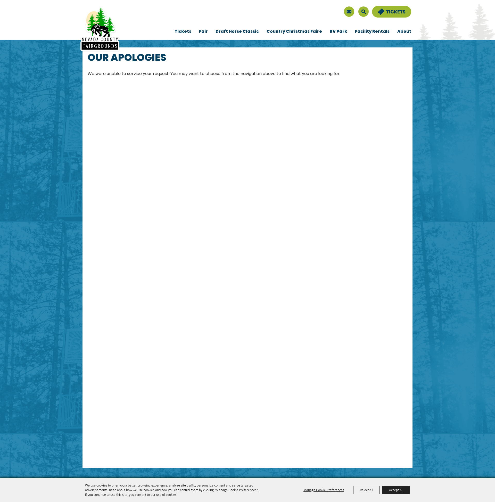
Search (363, 11)
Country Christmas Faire (294, 32)
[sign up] (349, 11)
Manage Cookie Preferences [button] (323, 490)
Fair (203, 32)
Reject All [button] (366, 490)
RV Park (338, 32)
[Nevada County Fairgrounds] (100, 29)
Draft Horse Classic (237, 32)
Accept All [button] (396, 490)
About (404, 32)
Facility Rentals (372, 32)
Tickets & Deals (388, 9)
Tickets (183, 32)
